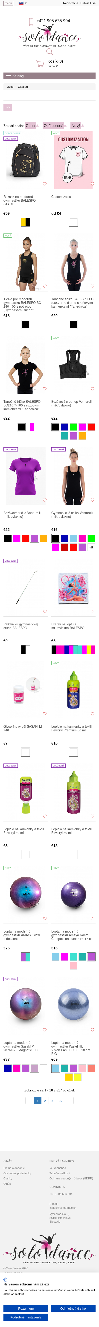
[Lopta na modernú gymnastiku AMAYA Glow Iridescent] (25, 895)
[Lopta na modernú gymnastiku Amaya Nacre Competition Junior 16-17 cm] (73, 895)
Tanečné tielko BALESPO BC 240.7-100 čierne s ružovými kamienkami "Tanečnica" (72, 303)
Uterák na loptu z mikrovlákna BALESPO (67, 626)
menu (8, 3)
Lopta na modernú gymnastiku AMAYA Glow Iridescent (21, 935)
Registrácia (70, 3)
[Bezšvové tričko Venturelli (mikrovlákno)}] (25, 476)
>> (8, 107)
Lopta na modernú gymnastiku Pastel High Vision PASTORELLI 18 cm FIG (70, 1048)
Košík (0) (55, 61)
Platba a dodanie (14, 1168)
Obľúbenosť (53, 125)
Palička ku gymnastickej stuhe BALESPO (20, 626)
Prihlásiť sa (88, 3)
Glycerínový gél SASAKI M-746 (23, 728)
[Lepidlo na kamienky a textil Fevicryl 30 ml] (25, 792)
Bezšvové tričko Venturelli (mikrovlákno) (22, 515)
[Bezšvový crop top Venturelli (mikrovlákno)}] (73, 365)
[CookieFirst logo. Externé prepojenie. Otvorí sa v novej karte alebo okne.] (5, 1280)
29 (60, 1101)
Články (7, 1178)
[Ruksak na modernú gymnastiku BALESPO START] (25, 160)
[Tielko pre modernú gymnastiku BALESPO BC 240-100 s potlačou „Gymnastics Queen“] (25, 262)
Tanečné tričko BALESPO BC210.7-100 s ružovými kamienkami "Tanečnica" (22, 405)
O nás (7, 1183)
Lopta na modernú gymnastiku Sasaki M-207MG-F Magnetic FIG (20, 1046)
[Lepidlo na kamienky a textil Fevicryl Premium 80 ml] (73, 690)
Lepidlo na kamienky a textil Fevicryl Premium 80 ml (71, 728)
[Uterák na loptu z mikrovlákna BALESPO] (73, 587)
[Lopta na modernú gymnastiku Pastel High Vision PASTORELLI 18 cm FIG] (73, 1006)
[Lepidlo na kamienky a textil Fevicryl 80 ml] (73, 792)
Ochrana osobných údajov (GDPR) (71, 1178)
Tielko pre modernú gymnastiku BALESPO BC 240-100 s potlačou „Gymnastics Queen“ (22, 304)
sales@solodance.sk (63, 1207)
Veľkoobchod (58, 1168)
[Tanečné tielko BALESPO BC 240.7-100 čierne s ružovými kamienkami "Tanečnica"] (73, 262)
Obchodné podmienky (17, 1173)
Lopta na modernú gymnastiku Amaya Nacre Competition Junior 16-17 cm (72, 935)
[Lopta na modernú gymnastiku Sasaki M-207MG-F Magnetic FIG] (25, 1006)
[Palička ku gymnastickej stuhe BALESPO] (25, 587)
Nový (76, 125)
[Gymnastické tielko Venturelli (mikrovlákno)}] (73, 476)
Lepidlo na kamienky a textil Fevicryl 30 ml (23, 831)
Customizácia (61, 197)
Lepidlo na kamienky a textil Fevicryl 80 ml (71, 831)
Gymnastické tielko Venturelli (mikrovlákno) (72, 515)
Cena (30, 125)
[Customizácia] (73, 160)
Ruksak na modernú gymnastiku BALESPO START (19, 200)
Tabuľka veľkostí (60, 1173)
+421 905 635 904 (53, 20)
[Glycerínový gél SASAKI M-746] (25, 690)
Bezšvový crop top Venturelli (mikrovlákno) (71, 403)
